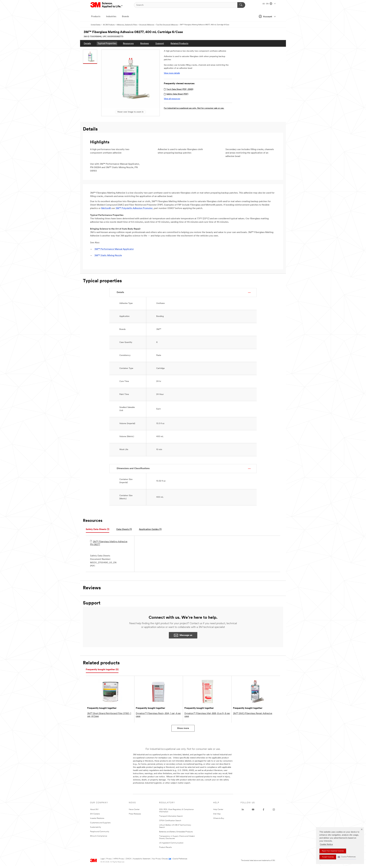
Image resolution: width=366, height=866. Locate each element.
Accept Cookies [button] (328, 857)
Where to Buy (218, 818)
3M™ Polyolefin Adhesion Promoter (134, 208)
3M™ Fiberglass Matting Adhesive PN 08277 (108, 543)
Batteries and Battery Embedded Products (176, 832)
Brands (125, 16)
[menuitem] (87, 43)
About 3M (94, 809)
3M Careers (95, 814)
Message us (186, 635)
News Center (134, 809)
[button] (346, 857)
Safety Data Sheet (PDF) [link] (177, 94)
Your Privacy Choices (160, 859)
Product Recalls (165, 847)
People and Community (99, 832)
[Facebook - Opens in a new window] (263, 809)
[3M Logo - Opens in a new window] (106, 5)
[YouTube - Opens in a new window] (253, 809)
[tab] (97, 529)
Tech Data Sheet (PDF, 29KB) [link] (179, 89)
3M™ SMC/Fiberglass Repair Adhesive (252, 713)
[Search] (241, 5)
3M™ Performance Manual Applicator (114, 249)
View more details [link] (172, 73)
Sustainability (95, 827)
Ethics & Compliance (98, 836)
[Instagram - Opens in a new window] (274, 809)
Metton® (106, 208)
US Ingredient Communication (171, 843)
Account (267, 17)
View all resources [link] (172, 99)
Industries (111, 16)
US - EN (265, 4)
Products (95, 16)
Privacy (109, 859)
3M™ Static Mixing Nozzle (108, 255)
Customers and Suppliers (100, 823)
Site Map (217, 814)
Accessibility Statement (141, 859)
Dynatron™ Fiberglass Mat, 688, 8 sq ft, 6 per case (207, 714)
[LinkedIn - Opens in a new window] (243, 809)
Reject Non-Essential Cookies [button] (333, 851)
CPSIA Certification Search (170, 821)
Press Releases (135, 814)
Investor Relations (97, 818)
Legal (103, 859)
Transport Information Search (171, 816)
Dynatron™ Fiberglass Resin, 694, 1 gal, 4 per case (158, 714)
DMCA (128, 859)
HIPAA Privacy (119, 859)
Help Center (218, 809)
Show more (183, 728)
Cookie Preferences (180, 859)
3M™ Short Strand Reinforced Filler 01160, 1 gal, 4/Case (109, 714)
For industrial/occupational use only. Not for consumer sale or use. (194, 108)
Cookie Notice (326, 844)
